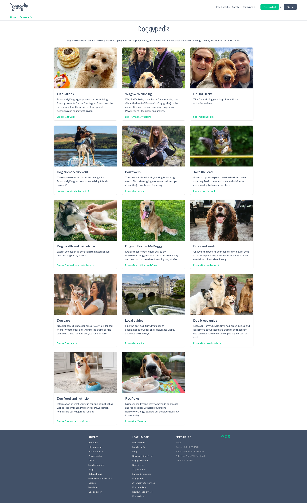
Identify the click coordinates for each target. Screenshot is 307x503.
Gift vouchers (95, 447)
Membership (138, 447)
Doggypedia (26, 17)
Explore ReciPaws (134, 421)
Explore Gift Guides (67, 116)
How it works (139, 442)
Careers (92, 482)
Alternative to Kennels (143, 482)
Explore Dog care (65, 343)
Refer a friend (95, 473)
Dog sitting (138, 464)
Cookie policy (95, 491)
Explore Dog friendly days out (71, 191)
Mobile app (93, 487)
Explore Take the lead (204, 191)
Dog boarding (139, 487)
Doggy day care (140, 460)
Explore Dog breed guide (205, 343)
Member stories (96, 464)
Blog (134, 451)
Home (13, 17)
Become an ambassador (100, 478)
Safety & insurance (141, 473)
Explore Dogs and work (204, 265)
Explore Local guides (135, 343)
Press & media (95, 451)
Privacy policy (95, 456)
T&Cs (91, 460)
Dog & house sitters (142, 491)
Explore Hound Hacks (204, 116)
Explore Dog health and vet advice (74, 265)
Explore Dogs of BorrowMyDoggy (141, 265)
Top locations (139, 469)
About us (93, 442)
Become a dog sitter (142, 456)
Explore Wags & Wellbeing (138, 116)
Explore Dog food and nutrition (72, 421)
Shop (91, 469)
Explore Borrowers (134, 191)
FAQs (178, 442)
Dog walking (138, 496)
